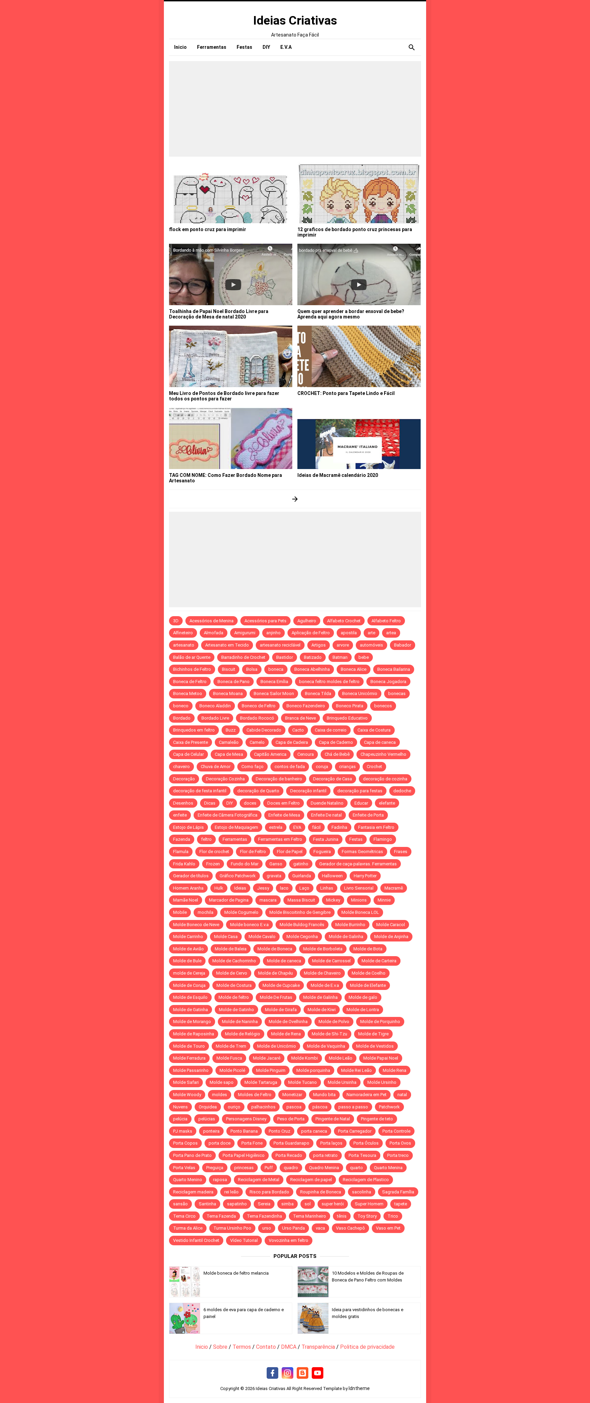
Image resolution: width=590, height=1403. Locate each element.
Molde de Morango (192, 1021)
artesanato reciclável (280, 645)
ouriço (234, 1106)
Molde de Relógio (242, 1033)
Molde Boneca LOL (360, 912)
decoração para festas (359, 790)
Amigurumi (244, 632)
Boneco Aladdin (215, 705)
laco (284, 888)
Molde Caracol (390, 924)
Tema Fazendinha (264, 1216)
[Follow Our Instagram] (287, 1373)
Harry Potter (365, 875)
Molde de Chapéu (275, 973)
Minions (359, 900)
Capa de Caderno (336, 742)
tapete (400, 1203)
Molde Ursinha (342, 1082)
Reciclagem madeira (193, 1191)
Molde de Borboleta (322, 948)
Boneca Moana (228, 693)
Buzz (231, 730)
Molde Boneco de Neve (196, 924)
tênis (342, 1216)
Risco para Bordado (269, 1191)
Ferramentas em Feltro (280, 839)
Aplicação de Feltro (311, 632)
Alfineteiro (183, 632)
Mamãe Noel (185, 900)
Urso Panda (293, 1228)
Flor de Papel (290, 851)
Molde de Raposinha (193, 1033)
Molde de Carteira (379, 960)
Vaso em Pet (388, 1228)
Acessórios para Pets (265, 620)
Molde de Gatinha (190, 1009)
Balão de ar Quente (191, 657)
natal (402, 1094)
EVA (297, 827)
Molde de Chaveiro (322, 973)
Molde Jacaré (266, 1058)
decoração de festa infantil (199, 790)
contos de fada (290, 766)
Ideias (240, 888)
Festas (356, 839)
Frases (400, 851)
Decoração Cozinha (225, 778)
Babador (402, 645)
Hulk (218, 888)
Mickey (333, 900)
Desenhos (183, 803)
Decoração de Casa (332, 778)
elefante (387, 803)
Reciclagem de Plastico (366, 1179)
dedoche (402, 790)
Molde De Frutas (276, 997)
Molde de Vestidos (375, 1046)
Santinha (207, 1203)
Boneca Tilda (318, 693)
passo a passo (353, 1106)
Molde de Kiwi (322, 1009)
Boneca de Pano (233, 681)
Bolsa (251, 669)
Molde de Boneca (274, 948)
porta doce (219, 1143)
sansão (180, 1203)
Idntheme (359, 1388)
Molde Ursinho (381, 1082)
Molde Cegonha (302, 936)
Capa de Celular (188, 754)
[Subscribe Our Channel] (317, 1373)
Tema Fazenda (221, 1216)
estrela (275, 827)
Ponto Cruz (279, 1131)
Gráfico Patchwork (238, 875)
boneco (180, 705)
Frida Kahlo (184, 863)
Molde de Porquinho (380, 1021)
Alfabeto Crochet (344, 620)
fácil (316, 827)
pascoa (293, 1106)
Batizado (313, 657)
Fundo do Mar (244, 863)
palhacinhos (263, 1106)
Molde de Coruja (189, 985)
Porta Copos (185, 1143)
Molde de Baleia (231, 948)
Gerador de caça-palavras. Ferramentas (358, 863)
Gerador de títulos (191, 875)
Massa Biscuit (301, 900)
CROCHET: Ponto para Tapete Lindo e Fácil (346, 393)
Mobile (180, 912)
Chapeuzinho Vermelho (383, 754)
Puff (269, 1167)
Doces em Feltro (283, 803)
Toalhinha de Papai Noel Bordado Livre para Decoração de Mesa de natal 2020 (218, 314)
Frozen (213, 863)
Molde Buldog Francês (302, 924)
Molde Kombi (304, 1058)
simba (287, 1203)
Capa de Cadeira (292, 742)
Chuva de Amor (215, 766)
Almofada (213, 632)
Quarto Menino (187, 1179)
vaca (320, 1228)
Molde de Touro (189, 1046)
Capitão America (270, 754)
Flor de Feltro (253, 851)
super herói (333, 1203)
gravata (274, 875)
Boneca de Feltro (190, 681)
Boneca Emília (274, 681)
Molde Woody (187, 1094)
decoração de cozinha (385, 778)
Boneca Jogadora (388, 681)
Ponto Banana (244, 1131)
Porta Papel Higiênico (244, 1155)
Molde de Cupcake (281, 985)
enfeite (180, 815)
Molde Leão (340, 1058)
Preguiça (214, 1167)
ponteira (211, 1131)
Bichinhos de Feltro (192, 669)
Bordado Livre (215, 718)
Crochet (374, 766)
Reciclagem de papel (311, 1179)
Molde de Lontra (363, 1009)
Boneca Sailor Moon (274, 693)
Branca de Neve (300, 718)
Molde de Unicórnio (276, 1046)
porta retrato (325, 1155)
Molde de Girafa (281, 1009)
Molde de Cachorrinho (234, 960)
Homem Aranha (188, 888)
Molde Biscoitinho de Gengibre (300, 912)
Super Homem (369, 1203)
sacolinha (361, 1191)
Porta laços (331, 1143)
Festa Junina (325, 839)
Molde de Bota (367, 948)
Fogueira (322, 851)
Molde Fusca (229, 1058)
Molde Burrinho (350, 924)
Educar (361, 803)
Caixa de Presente (190, 742)
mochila (205, 912)
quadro (291, 1167)
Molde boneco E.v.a (249, 924)
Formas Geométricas (362, 851)
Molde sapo (222, 1082)
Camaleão (229, 742)
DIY (229, 803)
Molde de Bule (187, 960)
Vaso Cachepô (350, 1228)
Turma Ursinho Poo (232, 1228)
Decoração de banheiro (279, 778)
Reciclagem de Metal (258, 1179)
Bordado (182, 718)
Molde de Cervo (231, 973)
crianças (347, 766)
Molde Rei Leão (356, 1070)
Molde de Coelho (368, 973)
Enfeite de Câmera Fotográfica (227, 815)
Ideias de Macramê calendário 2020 (337, 475)
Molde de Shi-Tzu (329, 1033)
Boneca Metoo (187, 693)
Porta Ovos (400, 1143)
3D (176, 620)
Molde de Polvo (334, 1021)
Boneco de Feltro (259, 705)
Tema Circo (184, 1216)
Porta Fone (252, 1143)
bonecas (397, 693)
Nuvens (180, 1106)
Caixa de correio (331, 730)
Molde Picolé (232, 1070)
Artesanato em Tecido (227, 645)
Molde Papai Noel (380, 1058)
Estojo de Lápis (188, 827)
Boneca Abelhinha (312, 669)
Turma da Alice (187, 1228)
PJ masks (182, 1131)
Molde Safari (186, 1082)
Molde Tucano (302, 1082)
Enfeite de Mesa (284, 815)
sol (308, 1203)
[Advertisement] (295, 109)
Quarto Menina (388, 1167)
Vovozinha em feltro (288, 1240)
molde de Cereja (189, 973)
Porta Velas (184, 1167)
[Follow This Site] (302, 1373)
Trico (393, 1216)
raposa (220, 1179)
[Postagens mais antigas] (295, 499)
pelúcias (206, 1118)
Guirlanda (301, 875)
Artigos (318, 645)
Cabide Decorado (264, 730)
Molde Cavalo (262, 936)
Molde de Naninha (240, 1021)
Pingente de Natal (332, 1118)
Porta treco (398, 1155)
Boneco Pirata (349, 705)
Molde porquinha (313, 1070)
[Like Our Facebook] (272, 1373)
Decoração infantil (308, 790)
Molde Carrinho (188, 936)
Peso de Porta (291, 1118)
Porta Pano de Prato (192, 1155)
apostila (349, 632)
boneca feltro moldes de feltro (329, 681)
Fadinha (339, 827)
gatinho (300, 863)
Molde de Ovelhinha (288, 1021)
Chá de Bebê (337, 754)
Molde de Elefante (368, 985)
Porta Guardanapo (291, 1143)
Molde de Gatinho (236, 1009)
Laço (304, 888)
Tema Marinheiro (309, 1216)
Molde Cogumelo (241, 912)
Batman (340, 657)
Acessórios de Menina (211, 620)
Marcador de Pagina (229, 900)
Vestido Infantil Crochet (196, 1240)
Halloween (332, 875)
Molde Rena (394, 1070)
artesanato (183, 645)
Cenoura (305, 754)
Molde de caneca (284, 960)
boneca (275, 669)
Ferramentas (235, 839)
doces (250, 803)
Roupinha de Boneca (320, 1191)
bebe (364, 657)
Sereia (264, 1203)
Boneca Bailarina (393, 669)
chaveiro (181, 766)
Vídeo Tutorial (244, 1240)
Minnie (384, 900)
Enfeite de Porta (368, 815)
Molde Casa (226, 936)
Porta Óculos (366, 1143)
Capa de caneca (380, 742)
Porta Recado (289, 1155)
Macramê (393, 888)
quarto (356, 1167)
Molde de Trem (231, 1046)
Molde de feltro (234, 997)
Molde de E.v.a (325, 985)
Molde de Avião (188, 948)
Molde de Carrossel (331, 960)
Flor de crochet (214, 851)
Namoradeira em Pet (367, 1094)
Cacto (298, 730)
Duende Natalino (327, 803)
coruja (322, 766)
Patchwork (389, 1106)
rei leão (231, 1191)
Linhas (326, 888)
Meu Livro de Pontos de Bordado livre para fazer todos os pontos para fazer (224, 396)
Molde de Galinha (346, 936)
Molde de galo (363, 997)
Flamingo (383, 839)
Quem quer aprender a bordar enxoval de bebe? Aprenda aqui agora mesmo (350, 314)
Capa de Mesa (229, 754)
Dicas (209, 803)
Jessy (263, 888)
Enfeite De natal (326, 815)
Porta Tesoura (362, 1155)
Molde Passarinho (191, 1070)
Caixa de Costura (374, 730)
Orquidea (208, 1106)
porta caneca (314, 1131)
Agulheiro (306, 620)
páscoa (319, 1106)
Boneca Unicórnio (359, 693)
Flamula (180, 851)
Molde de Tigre (373, 1033)
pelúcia (180, 1118)
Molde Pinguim (270, 1070)
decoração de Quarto (258, 790)
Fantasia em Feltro (376, 827)
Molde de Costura (234, 985)
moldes (219, 1094)
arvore (343, 645)
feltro (206, 839)
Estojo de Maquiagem (236, 827)
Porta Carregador (354, 1131)
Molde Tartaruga (260, 1082)
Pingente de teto (377, 1118)
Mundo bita (324, 1094)
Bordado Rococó (257, 718)
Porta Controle (396, 1131)
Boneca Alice (353, 669)
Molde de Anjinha (391, 936)
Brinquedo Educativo (347, 718)
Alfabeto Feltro (386, 620)
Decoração (184, 778)
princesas (244, 1167)
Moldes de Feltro (254, 1094)
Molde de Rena (286, 1033)
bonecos (383, 705)
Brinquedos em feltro (194, 730)
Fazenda (181, 839)
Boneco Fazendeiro (305, 705)
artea (391, 632)
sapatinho (237, 1203)
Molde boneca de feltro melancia (236, 1273)
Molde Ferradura (189, 1058)
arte (371, 632)
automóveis (371, 645)
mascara (268, 900)
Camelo (257, 742)
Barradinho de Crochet (243, 657)
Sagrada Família (398, 1191)
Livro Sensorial (359, 888)
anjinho (273, 632)
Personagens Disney (246, 1118)
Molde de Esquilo (190, 997)
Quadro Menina (324, 1167)
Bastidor (284, 657)
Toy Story (367, 1216)
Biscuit (228, 669)
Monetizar (292, 1094)
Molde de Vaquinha (326, 1046)
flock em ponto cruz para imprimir (207, 229)
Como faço (252, 766)
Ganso (275, 863)
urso (266, 1228)
